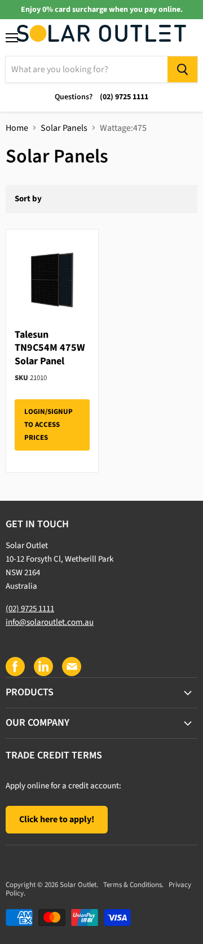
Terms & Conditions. (133, 885)
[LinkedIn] (43, 666)
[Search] (182, 69)
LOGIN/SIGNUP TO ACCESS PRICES (48, 425)
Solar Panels (64, 128)
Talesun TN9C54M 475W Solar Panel (50, 348)
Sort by (28, 199)
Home (17, 128)
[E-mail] (71, 666)
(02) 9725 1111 (30, 609)
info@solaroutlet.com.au (50, 622)
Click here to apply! (56, 819)
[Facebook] (14, 666)
